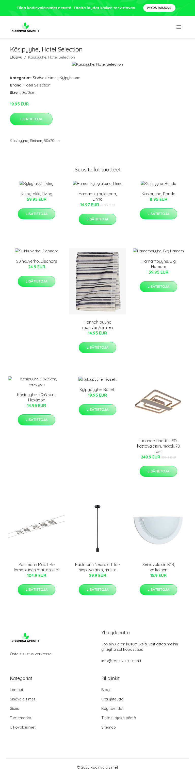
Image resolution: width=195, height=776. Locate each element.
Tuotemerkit (20, 717)
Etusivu (16, 57)
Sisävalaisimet (45, 77)
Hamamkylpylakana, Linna (97, 196)
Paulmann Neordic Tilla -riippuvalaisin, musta (97, 567)
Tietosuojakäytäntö (118, 717)
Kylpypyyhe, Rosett (97, 389)
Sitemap (108, 727)
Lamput (16, 689)
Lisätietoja (31, 119)
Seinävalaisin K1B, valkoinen (158, 567)
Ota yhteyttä (112, 699)
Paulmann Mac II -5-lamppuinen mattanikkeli (36, 567)
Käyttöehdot (112, 708)
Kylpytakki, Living (36, 193)
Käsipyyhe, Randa (158, 193)
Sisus (14, 708)
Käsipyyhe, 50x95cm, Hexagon (36, 397)
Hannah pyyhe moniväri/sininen (97, 325)
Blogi (105, 689)
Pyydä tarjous (159, 8)
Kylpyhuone (70, 77)
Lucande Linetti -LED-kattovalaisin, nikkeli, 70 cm (158, 446)
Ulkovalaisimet (23, 727)
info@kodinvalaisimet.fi (121, 660)
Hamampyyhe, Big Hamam (158, 264)
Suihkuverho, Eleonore (36, 261)
